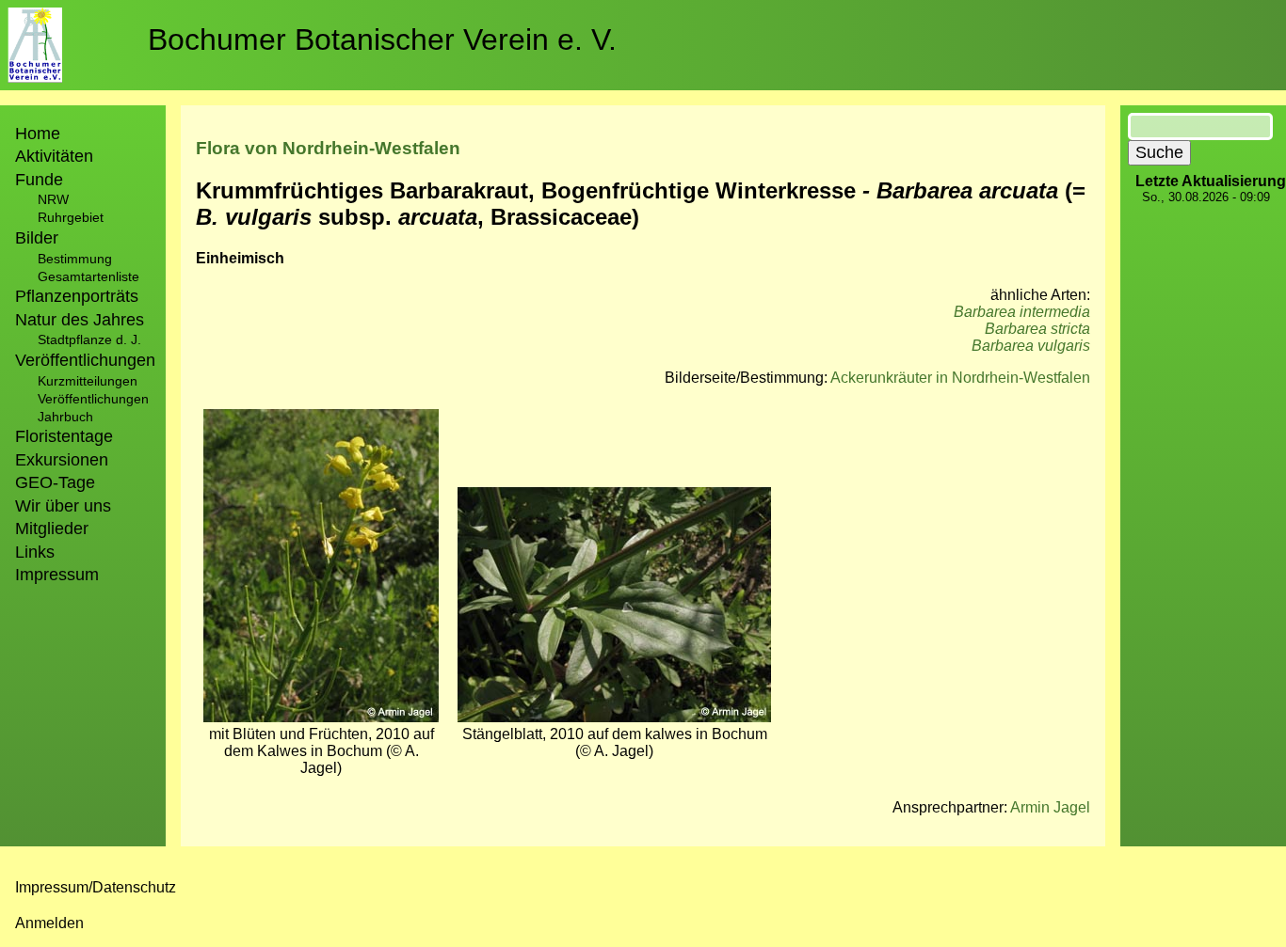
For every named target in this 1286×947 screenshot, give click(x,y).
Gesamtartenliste (88, 276)
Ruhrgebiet (71, 217)
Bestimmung (75, 258)
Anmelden (49, 923)
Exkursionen (61, 459)
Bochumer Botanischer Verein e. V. (382, 39)
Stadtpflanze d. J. (89, 339)
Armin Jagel (1050, 807)
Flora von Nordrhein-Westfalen (328, 148)
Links (35, 552)
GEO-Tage (55, 482)
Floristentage (64, 436)
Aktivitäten (54, 156)
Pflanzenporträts (76, 296)
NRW (53, 199)
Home (37, 133)
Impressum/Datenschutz (95, 887)
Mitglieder (51, 528)
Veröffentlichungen (93, 398)
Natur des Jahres (79, 319)
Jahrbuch (65, 416)
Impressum (57, 574)
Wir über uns (63, 506)
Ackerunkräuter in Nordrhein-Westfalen (960, 378)
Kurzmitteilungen (87, 380)
